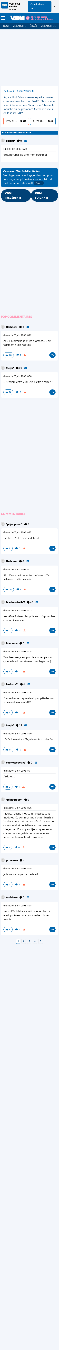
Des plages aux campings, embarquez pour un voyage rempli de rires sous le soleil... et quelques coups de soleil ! (28, 177)
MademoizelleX (16, 602)
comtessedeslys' (16, 763)
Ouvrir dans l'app (37, 6)
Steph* (10, 368)
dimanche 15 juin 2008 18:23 (17, 611)
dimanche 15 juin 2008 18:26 (17, 693)
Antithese (12, 897)
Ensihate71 (12, 684)
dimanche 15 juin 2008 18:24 (17, 652)
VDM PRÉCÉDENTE (13, 196)
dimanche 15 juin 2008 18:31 (17, 771)
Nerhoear (12, 327)
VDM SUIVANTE (42, 196)
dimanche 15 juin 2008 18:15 (17, 532)
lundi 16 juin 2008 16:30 (15, 149)
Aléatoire (19, 26)
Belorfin (11, 141)
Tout (6, 26)
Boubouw (12, 643)
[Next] (41, 942)
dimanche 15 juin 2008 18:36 (17, 808)
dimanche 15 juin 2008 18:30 (17, 376)
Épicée (33, 26)
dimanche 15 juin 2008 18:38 (17, 869)
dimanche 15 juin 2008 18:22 (17, 335)
